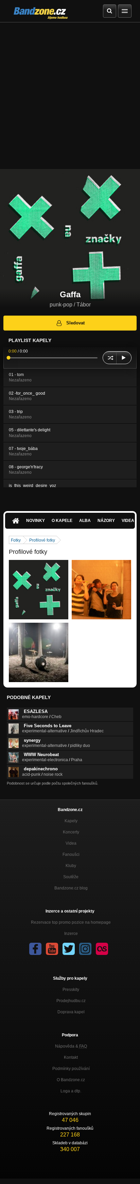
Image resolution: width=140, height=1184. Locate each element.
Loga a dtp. (70, 1091)
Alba (85, 520)
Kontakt (71, 1057)
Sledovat (75, 322)
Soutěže (70, 877)
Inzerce (71, 933)
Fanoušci (71, 854)
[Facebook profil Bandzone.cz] (35, 949)
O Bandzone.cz (71, 1079)
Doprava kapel (71, 1012)
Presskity (71, 989)
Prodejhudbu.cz (71, 1000)
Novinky (35, 520)
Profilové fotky (42, 540)
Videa (71, 843)
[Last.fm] (102, 949)
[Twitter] (69, 949)
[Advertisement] (70, 96)
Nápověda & (71, 1046)
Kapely (71, 821)
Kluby (71, 865)
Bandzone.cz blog (71, 888)
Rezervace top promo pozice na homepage (71, 922)
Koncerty (71, 832)
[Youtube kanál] (52, 949)
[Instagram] (85, 949)
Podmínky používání (71, 1068)
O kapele (62, 520)
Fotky (16, 540)
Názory (106, 520)
